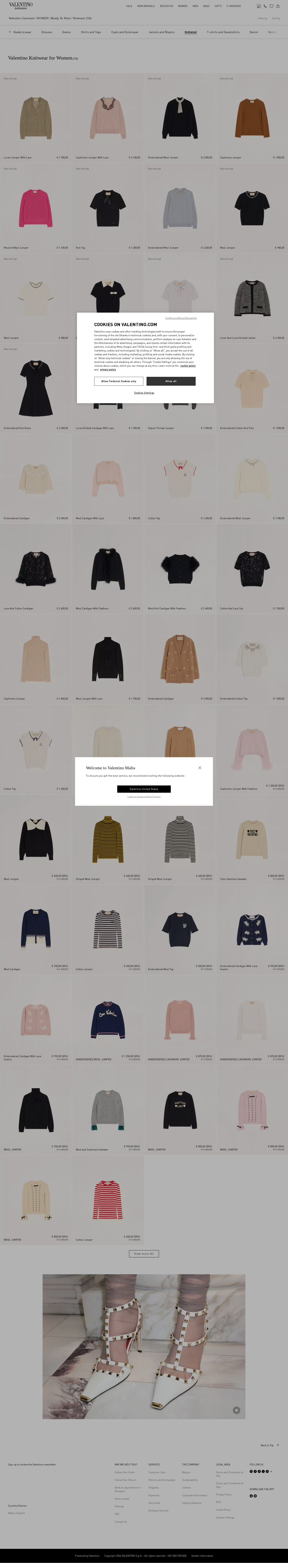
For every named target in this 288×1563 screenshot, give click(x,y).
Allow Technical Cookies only (118, 381)
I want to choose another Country (144, 796)
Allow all (171, 381)
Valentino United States (144, 789)
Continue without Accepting (181, 318)
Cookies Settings (144, 392)
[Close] (200, 767)
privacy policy (108, 369)
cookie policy (188, 365)
